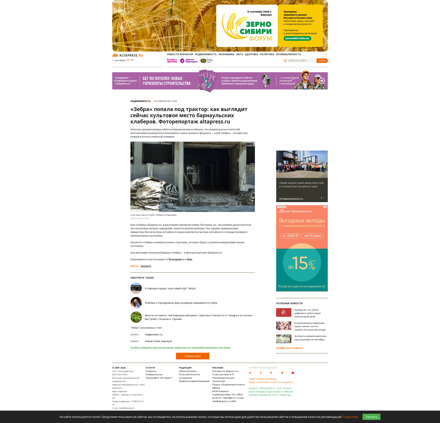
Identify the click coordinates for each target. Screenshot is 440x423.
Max (189, 259)
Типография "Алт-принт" (159, 377)
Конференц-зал (154, 374)
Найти (322, 60)
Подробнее (350, 417)
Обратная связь (188, 371)
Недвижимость (206, 54)
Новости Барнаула (180, 54)
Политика (267, 54)
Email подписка (220, 391)
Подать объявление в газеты (228, 384)
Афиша (216, 387)
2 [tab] (323, 198)
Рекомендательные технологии (223, 379)
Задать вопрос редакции (263, 378)
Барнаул (146, 266)
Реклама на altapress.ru (225, 371)
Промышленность (288, 54)
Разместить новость (290, 348)
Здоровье (251, 54)
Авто (239, 54)
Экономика (226, 54)
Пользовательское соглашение (189, 376)
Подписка (151, 371)
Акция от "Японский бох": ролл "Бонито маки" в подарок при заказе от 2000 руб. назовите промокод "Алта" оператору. (271, 391)
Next (324, 164)
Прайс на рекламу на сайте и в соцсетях (271, 382)
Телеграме (175, 259)
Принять (371, 417)
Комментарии (193, 356)
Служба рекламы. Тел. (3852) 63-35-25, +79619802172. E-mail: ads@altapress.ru (228, 398)
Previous (279, 164)
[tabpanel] (302, 178)
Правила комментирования (194, 381)
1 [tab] (321, 198)
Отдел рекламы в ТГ (223, 374)
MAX (234, 401)
